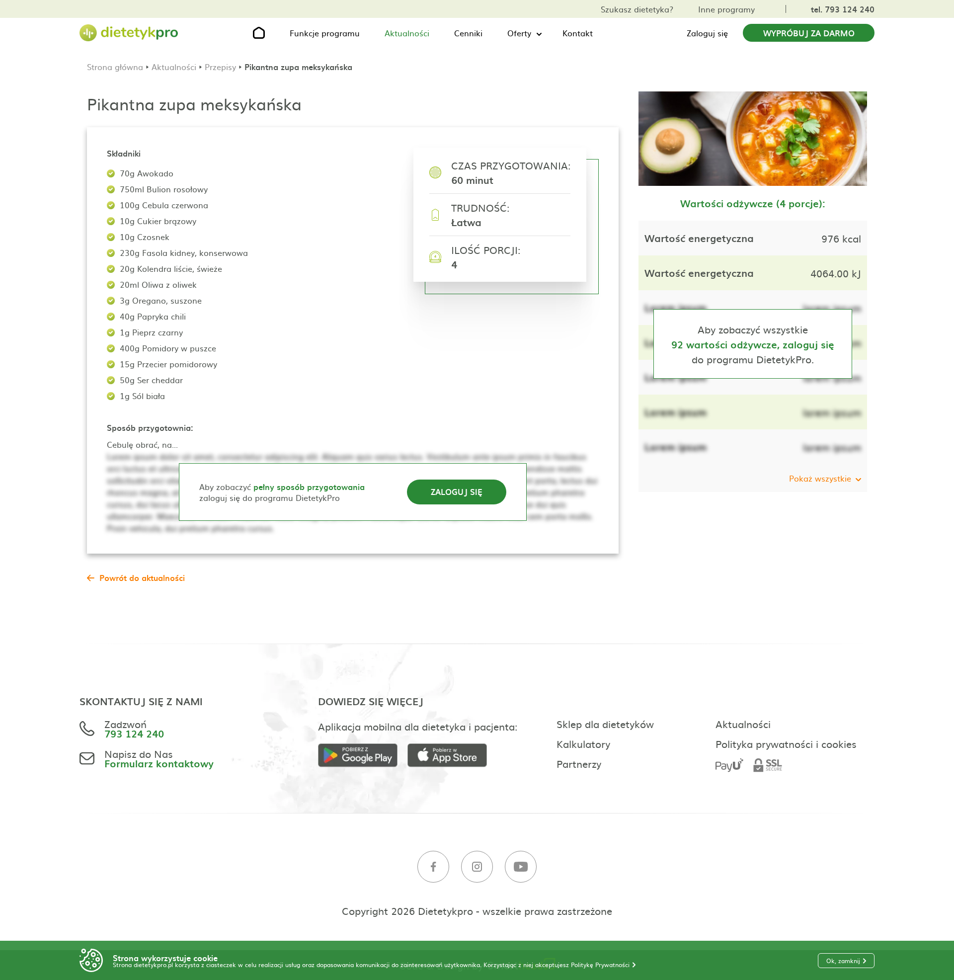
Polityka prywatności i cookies (786, 743)
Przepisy (220, 67)
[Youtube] (521, 867)
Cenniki (468, 33)
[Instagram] (477, 867)
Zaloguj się (707, 33)
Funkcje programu (325, 33)
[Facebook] (433, 867)
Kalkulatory (583, 743)
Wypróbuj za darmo (809, 33)
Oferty (519, 33)
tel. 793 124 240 (842, 9)
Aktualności (407, 33)
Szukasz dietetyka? (637, 9)
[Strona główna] (129, 33)
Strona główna (115, 67)
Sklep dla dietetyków (605, 724)
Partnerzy (578, 763)
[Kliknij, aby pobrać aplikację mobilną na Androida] (362, 755)
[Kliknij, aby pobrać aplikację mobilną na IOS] (452, 755)
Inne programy (726, 9)
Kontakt (577, 33)
